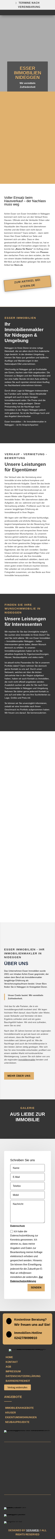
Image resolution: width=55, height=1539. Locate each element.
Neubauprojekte (17, 1422)
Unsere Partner (19, 169)
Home (9, 1357)
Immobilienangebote (19, 1408)
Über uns (13, 97)
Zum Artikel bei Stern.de (27, 283)
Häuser (10, 1412)
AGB (8, 1366)
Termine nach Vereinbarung (29, 5)
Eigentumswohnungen (21, 1417)
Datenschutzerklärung (23, 1376)
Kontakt (27, 899)
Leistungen (15, 121)
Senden (36, 1287)
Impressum (13, 1371)
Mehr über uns (19, 1076)
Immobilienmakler (26, 1059)
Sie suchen (14, 145)
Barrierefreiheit (18, 1381)
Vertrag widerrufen (17, 1387)
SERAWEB (32, 1530)
